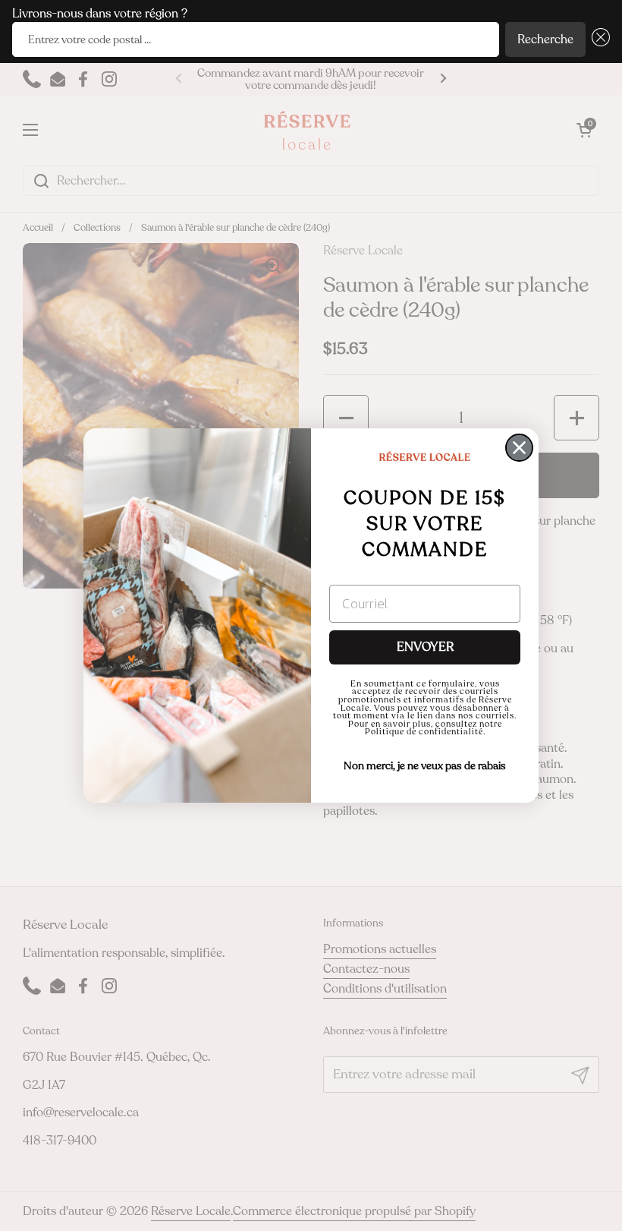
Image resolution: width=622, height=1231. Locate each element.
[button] (598, 40)
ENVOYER (425, 647)
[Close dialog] (519, 447)
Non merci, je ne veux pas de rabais (425, 766)
